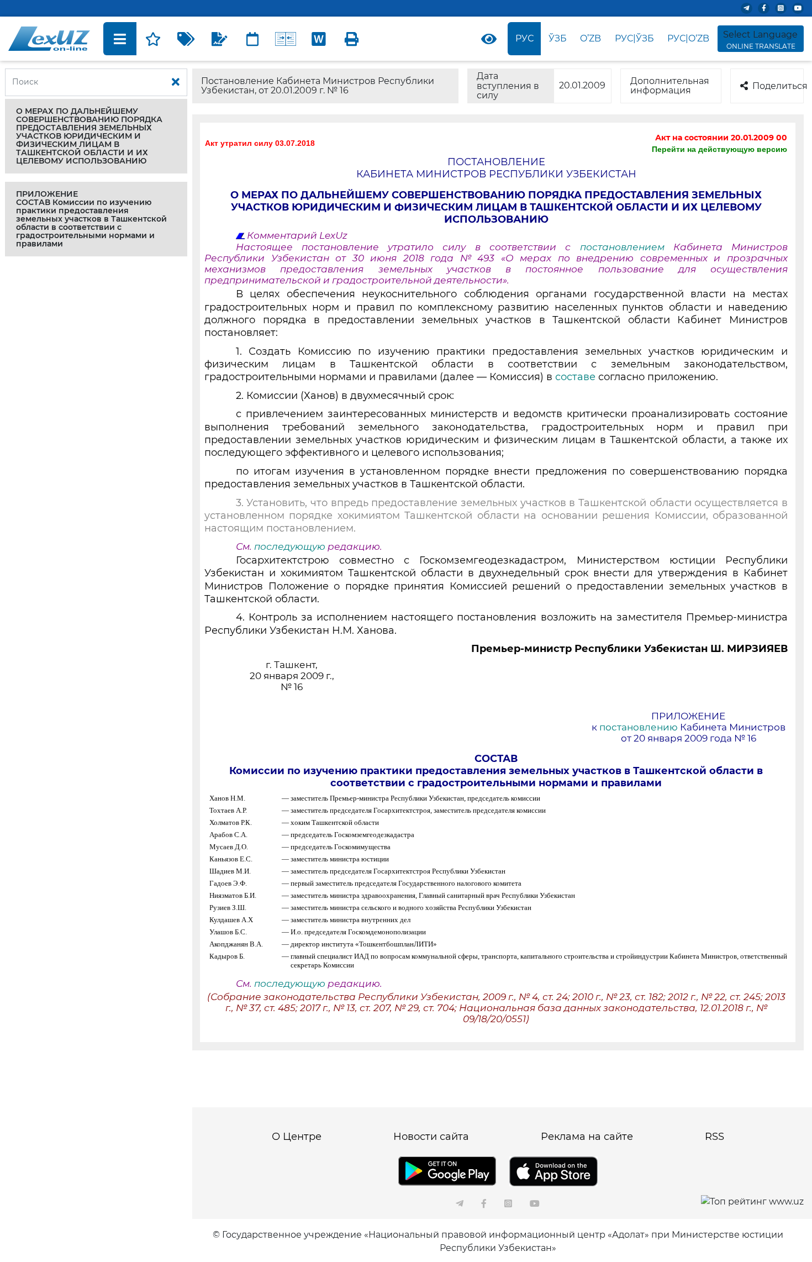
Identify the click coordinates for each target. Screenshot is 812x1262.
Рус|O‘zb (688, 38)
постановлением (626, 247)
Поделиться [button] (778, 86)
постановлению (638, 727)
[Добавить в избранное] (153, 38)
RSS (714, 1136)
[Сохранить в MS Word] (318, 38)
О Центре (296, 1136)
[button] (96, 136)
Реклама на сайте (587, 1136)
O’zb (590, 38)
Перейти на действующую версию (719, 149)
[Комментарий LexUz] (219, 38)
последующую (289, 546)
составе (575, 377)
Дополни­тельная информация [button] (669, 86)
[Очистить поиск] (176, 82)
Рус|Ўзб (634, 38)
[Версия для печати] (351, 38)
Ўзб (558, 38)
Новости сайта (431, 1136)
